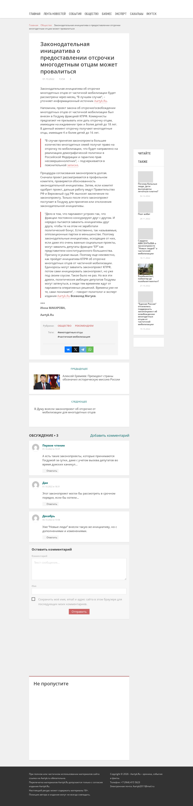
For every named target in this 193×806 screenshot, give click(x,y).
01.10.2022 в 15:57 (51, 448)
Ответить (52, 470)
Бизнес (107, 14)
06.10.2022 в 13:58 (51, 519)
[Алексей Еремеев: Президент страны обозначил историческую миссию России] (47, 382)
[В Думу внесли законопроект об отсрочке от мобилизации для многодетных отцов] (111, 414)
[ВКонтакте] (68, 349)
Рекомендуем (84, 325)
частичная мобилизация (74, 336)
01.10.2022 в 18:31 (51, 486)
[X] (75, 349)
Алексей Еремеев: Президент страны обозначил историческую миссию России (91, 377)
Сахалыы (136, 14)
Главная (34, 14)
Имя (34, 586)
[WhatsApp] (89, 349)
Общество (92, 14)
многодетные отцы (71, 332)
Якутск (151, 14)
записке (72, 165)
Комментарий (39, 556)
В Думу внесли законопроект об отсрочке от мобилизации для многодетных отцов (65, 410)
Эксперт (121, 14)
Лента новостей (55, 14)
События (75, 14)
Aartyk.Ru (100, 101)
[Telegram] (82, 349)
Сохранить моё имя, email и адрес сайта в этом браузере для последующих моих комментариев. (80, 600)
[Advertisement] (79, 646)
